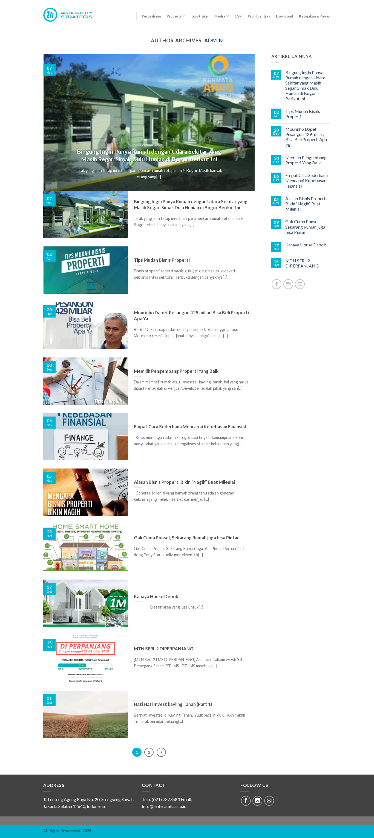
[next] (244, 122)
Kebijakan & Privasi (315, 16)
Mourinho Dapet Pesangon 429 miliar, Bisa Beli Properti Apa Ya (306, 136)
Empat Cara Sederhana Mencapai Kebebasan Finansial (306, 180)
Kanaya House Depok (305, 244)
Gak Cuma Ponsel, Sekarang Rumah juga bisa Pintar (305, 226)
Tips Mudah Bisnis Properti (302, 114)
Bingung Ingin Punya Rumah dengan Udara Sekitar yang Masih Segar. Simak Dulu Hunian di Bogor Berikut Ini (305, 85)
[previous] (54, 122)
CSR (238, 16)
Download (284, 16)
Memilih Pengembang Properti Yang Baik (306, 160)
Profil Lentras (259, 16)
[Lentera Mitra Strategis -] (71, 15)
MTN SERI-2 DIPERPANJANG (302, 263)
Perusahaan (151, 16)
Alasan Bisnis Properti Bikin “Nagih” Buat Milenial (306, 203)
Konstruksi (199, 16)
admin (213, 40)
